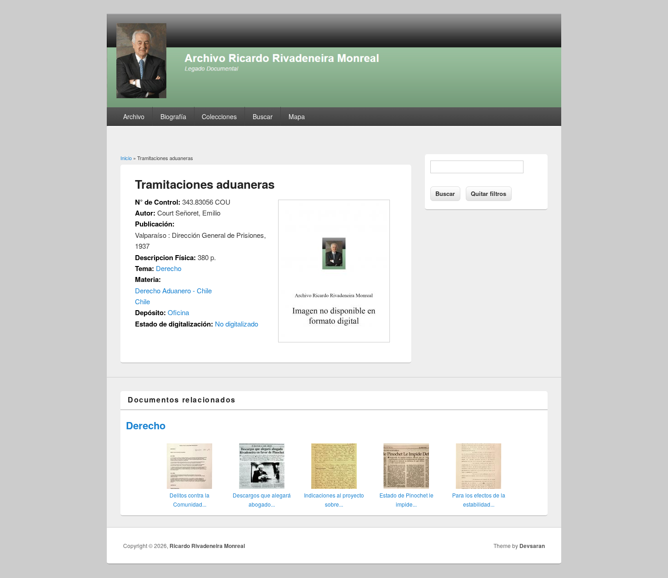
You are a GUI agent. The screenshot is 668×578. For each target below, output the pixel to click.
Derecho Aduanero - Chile (173, 290)
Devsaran (532, 546)
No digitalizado (236, 323)
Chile (142, 301)
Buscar (263, 116)
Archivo (134, 116)
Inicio (126, 157)
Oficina (178, 312)
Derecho (168, 268)
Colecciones (219, 116)
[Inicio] (334, 104)
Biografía (173, 116)
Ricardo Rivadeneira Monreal (207, 546)
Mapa (297, 116)
